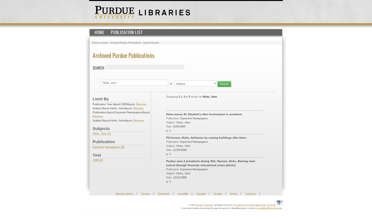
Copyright (201, 193)
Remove (141, 104)
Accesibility (183, 193)
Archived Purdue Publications (125, 42)
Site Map (218, 193)
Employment (164, 193)
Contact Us (250, 193)
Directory (145, 193)
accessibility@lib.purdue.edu (268, 208)
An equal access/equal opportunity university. (255, 205)
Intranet (233, 193)
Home (99, 32)
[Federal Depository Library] (279, 202)
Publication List (127, 32)
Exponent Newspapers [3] (108, 147)
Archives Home (100, 42)
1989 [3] (98, 160)
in (171, 83)
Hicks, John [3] (102, 133)
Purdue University (204, 205)
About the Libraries (124, 193)
